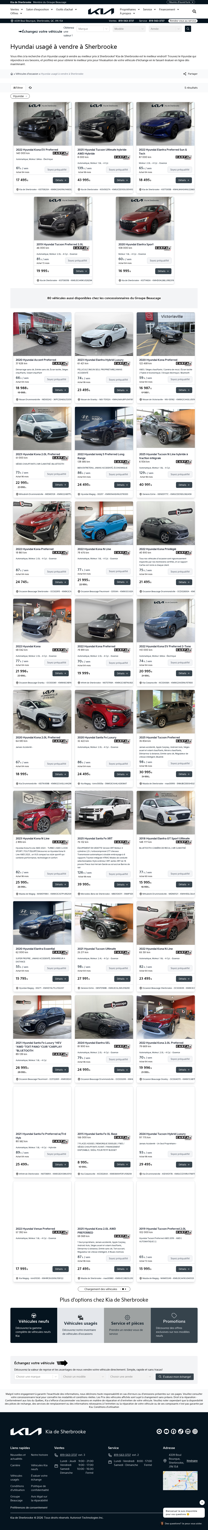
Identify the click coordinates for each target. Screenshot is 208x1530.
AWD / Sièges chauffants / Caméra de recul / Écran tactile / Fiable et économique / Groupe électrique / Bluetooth (165, 371)
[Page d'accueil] (26, 1431)
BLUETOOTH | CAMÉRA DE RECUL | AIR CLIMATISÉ (162, 848)
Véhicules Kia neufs (39, 1467)
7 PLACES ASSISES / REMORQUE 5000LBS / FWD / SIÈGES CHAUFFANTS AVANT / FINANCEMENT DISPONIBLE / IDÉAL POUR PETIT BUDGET (101, 1146)
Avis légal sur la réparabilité (39, 1498)
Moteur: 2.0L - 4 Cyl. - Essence (153, 163)
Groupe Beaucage (16, 1498)
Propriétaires (128, 9)
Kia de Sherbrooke (20, 2)
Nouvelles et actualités (18, 1457)
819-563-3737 (126, 21)
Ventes (14, 9)
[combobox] (78, 29)
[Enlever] (25, 96)
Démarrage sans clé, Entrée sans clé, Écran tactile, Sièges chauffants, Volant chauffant (42, 371)
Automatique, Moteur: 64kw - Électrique (34, 159)
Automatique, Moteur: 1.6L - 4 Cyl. (93, 163)
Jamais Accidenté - (24, 747)
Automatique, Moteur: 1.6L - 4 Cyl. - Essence (98, 558)
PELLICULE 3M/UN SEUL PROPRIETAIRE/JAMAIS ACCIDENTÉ (100, 371)
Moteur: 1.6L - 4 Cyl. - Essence (132, 254)
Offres (14, 13)
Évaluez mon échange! (177, 1377)
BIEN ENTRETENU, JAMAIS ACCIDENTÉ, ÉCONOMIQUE (102, 467)
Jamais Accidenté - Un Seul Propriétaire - (158, 1143)
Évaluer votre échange (39, 1477)
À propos (125, 13)
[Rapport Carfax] (61, 154)
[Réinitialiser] (30, 87)
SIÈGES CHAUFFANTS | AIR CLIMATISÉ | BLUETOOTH (40, 463)
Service (147, 9)
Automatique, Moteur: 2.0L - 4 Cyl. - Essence (57, 254)
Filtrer (19, 87)
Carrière (15, 1465)
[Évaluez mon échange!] (188, 29)
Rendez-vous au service (183, 20)
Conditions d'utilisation (106, 1407)
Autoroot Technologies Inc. (86, 1517)
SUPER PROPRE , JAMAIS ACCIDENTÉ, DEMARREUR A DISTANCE (40, 960)
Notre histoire (39, 1455)
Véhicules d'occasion (27, 73)
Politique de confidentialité (40, 1488)
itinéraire (192, 1460)
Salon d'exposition (37, 9)
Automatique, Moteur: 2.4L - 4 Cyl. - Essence (98, 958)
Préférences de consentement (28, 1507)
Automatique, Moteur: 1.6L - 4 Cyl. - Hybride (36, 1147)
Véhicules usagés (16, 1477)
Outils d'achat (64, 9)
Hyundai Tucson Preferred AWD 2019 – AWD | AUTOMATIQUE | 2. (160, 1240)
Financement (167, 9)
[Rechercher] (194, 11)
